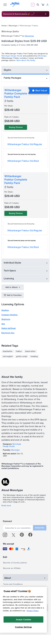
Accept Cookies (23, 619)
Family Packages (12, 77)
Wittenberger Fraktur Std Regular (24, 144)
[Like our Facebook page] (31, 535)
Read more (6, 505)
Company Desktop (9, 314)
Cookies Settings (23, 627)
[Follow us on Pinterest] (23, 535)
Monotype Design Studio (11, 55)
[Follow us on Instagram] (6, 535)
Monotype (13, 25)
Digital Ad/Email (8, 328)
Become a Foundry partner (15, 562)
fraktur (19, 351)
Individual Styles (12, 262)
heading (34, 356)
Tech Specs (10, 270)
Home (4, 25)
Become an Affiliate (12, 568)
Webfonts (5, 319)
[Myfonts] (15, 5)
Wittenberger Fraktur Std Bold (23, 161)
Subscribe (39, 527)
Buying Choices (16, 127)
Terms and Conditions (13, 584)
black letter (30, 351)
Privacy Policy (33, 610)
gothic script (21, 356)
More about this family (25, 60)
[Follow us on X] (14, 535)
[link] (42, 5)
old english (8, 356)
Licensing (9, 278)
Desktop (5, 310)
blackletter (7, 351)
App (3, 323)
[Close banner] (46, 14)
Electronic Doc (7, 332)
